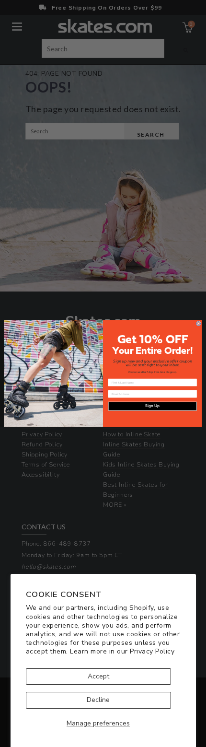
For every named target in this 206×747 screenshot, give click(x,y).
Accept (98, 676)
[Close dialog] (198, 324)
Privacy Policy (152, 651)
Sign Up (152, 406)
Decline (98, 699)
